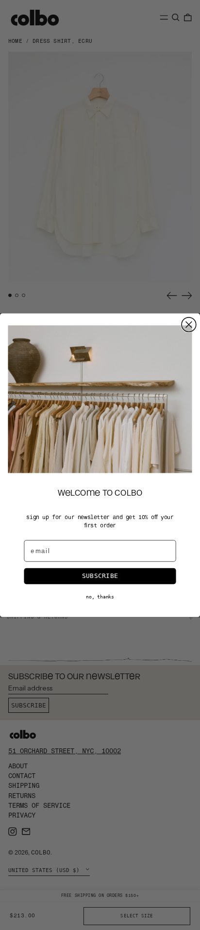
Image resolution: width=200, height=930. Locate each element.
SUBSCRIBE (100, 575)
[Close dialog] (189, 324)
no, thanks (100, 596)
